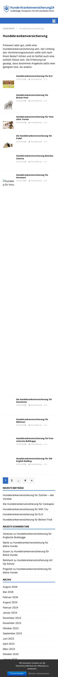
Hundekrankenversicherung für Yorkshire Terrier (35, 118)
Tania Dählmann (36, 79)
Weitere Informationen (38, 673)
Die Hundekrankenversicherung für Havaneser (34, 605)
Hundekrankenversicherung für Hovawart (32, 381)
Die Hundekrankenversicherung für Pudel (34, 137)
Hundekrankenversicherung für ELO (34, 76)
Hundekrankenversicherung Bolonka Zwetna (34, 157)
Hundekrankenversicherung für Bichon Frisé (32, 96)
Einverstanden (17, 673)
